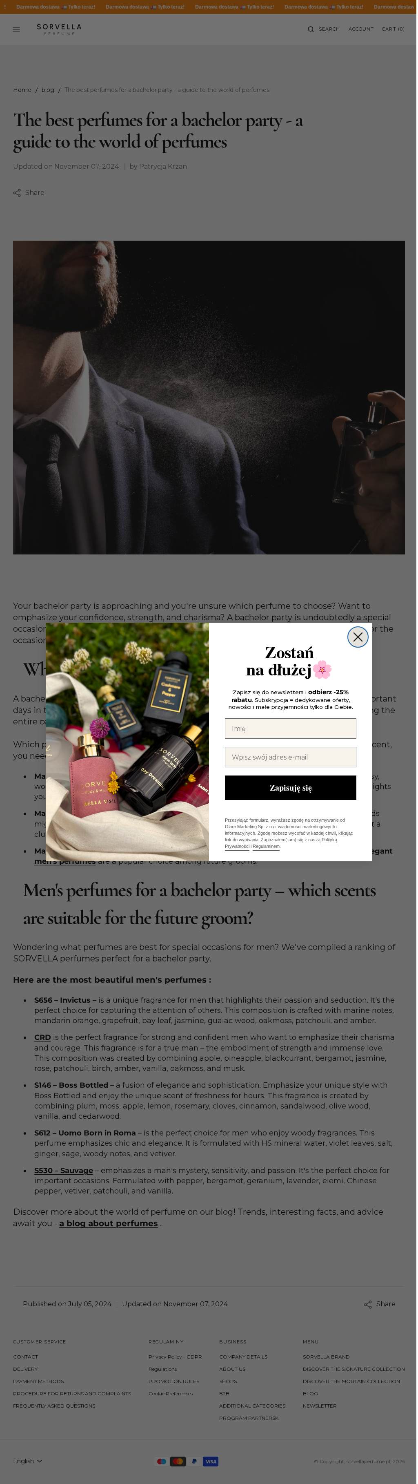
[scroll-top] (393, 1465)
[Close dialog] (355, 637)
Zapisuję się (288, 787)
